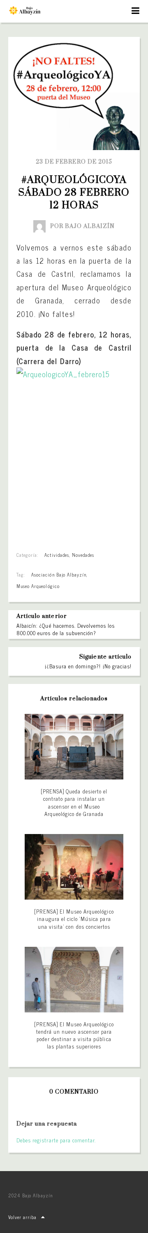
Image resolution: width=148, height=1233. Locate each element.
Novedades (83, 554)
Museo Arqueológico (38, 586)
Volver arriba (22, 1217)
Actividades (56, 554)
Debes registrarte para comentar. (56, 1140)
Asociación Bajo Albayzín (58, 574)
